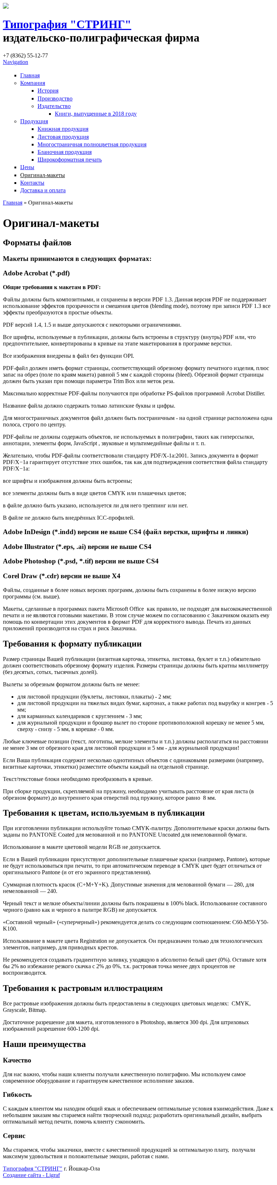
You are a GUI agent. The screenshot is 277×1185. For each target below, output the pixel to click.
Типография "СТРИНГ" (67, 24)
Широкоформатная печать (70, 159)
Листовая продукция (63, 137)
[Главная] (6, 7)
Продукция (34, 121)
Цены (27, 167)
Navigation (15, 62)
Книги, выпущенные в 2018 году (96, 114)
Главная (30, 75)
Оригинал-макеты (42, 175)
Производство (55, 98)
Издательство (54, 106)
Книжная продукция (63, 129)
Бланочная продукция (65, 152)
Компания (32, 83)
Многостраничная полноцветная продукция (92, 144)
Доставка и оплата (43, 190)
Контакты (32, 183)
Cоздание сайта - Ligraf (31, 1175)
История (48, 90)
